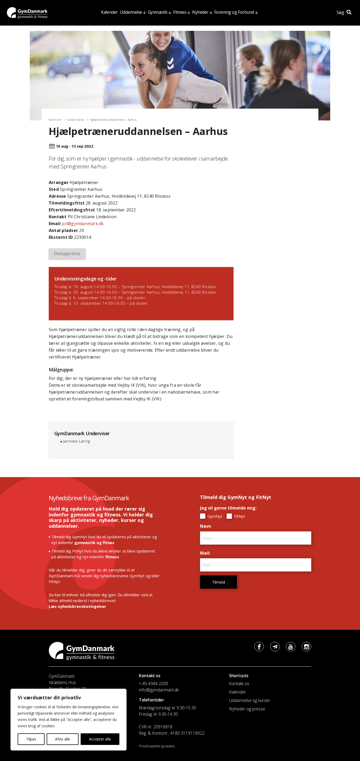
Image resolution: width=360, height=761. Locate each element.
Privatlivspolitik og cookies (157, 746)
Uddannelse (131, 12)
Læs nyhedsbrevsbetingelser (77, 606)
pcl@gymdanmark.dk (83, 223)
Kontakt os (239, 683)
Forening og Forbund (234, 12)
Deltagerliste (67, 253)
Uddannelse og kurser (249, 700)
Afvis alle (62, 738)
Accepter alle (100, 738)
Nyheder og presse (247, 709)
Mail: (206, 553)
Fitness (179, 12)
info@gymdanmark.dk (159, 690)
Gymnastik (158, 12)
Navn (207, 526)
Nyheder (200, 12)
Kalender (109, 12)
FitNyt (239, 516)
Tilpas (31, 738)
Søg (341, 12)
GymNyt (214, 516)
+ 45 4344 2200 (153, 683)
